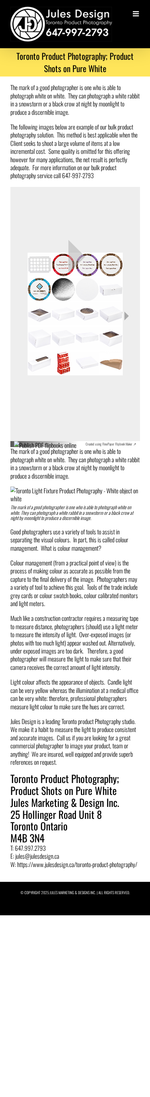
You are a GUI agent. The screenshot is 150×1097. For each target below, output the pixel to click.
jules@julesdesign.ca (37, 856)
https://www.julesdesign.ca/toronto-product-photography (76, 864)
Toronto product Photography (91, 721)
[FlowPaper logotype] (45, 441)
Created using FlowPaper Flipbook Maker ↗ (111, 444)
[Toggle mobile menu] (136, 14)
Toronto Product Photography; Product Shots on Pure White (64, 784)
